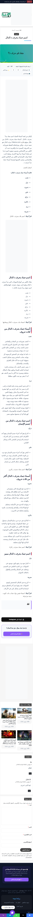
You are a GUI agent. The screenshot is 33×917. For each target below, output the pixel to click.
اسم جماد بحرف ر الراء (17, 547)
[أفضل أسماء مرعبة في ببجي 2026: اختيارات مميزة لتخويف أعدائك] (24, 710)
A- (13, 70)
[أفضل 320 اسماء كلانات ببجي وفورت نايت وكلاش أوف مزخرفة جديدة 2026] (8, 734)
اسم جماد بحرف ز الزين (17, 469)
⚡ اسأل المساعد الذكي (16, 634)
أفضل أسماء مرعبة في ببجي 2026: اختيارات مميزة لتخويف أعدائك (25, 716)
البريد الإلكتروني (27, 834)
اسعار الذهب (27, 167)
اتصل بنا (18, 902)
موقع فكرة (21, 890)
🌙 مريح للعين (6, 70)
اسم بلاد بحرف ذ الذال (17, 216)
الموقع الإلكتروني (27, 842)
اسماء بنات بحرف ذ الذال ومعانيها (14, 322)
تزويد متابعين (25, 902)
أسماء (13, 30)
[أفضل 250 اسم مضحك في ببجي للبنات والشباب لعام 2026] (24, 735)
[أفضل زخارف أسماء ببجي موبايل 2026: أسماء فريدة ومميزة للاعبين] (8, 713)
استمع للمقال (26, 70)
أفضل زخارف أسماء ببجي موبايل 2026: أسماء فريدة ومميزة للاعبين (9, 721)
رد (30, 773)
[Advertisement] (21, 15)
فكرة (22, 142)
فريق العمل (19, 906)
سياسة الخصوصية (9, 902)
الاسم (30, 827)
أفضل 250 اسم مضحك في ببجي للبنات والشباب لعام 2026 (25, 743)
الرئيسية (18, 30)
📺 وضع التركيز (26, 73)
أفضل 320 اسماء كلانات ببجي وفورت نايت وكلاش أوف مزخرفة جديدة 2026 (9, 741)
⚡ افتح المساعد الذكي (16, 879)
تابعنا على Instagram (16, 619)
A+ (18, 70)
